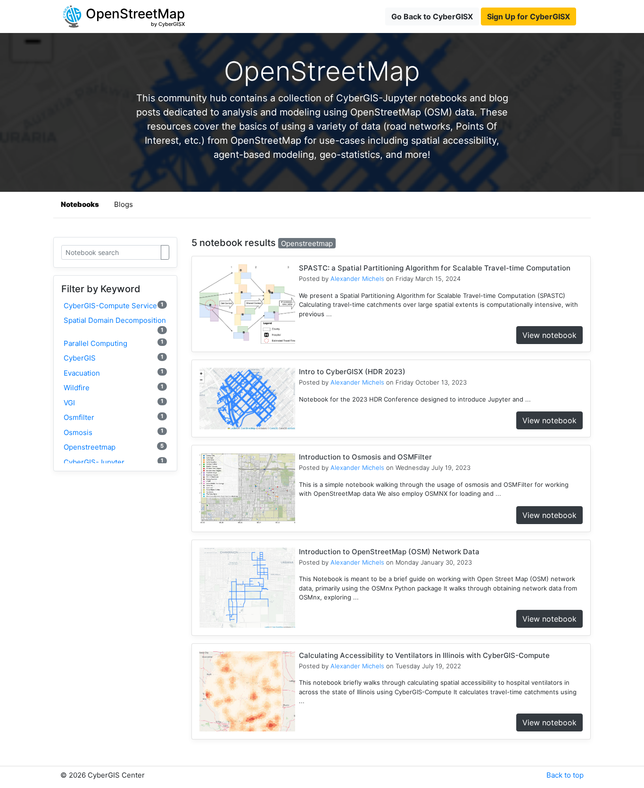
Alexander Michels (357, 278)
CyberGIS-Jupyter (114, 461)
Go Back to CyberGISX (432, 16)
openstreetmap (114, 447)
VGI (114, 402)
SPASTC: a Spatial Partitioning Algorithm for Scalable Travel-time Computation (434, 267)
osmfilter (114, 417)
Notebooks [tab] (80, 204)
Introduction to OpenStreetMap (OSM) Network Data (389, 551)
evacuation (114, 372)
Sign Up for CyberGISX (528, 16)
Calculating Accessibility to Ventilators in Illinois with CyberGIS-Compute (424, 655)
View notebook (549, 335)
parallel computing (114, 342)
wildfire (114, 387)
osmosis (114, 431)
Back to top (565, 775)
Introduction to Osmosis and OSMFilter (365, 456)
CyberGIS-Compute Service (114, 305)
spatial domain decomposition (115, 324)
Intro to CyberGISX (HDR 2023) (352, 371)
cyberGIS (114, 357)
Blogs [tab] (123, 204)
